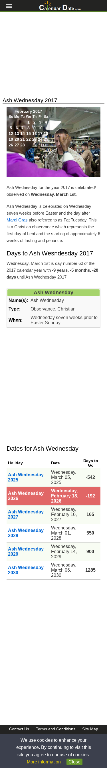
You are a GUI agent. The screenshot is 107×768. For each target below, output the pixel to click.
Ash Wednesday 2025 (26, 477)
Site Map (90, 729)
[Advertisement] (53, 54)
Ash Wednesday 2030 (26, 570)
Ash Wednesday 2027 (26, 514)
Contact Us (19, 729)
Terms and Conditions (55, 729)
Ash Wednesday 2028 (26, 533)
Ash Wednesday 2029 (26, 552)
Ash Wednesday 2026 (26, 496)
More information (44, 761)
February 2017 (28, 111)
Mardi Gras (17, 219)
